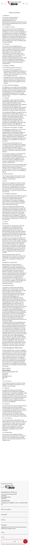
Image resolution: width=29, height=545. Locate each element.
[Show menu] (2, 3)
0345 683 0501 (5, 500)
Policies (3, 520)
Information (4, 514)
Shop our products (6, 509)
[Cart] (26, 3)
